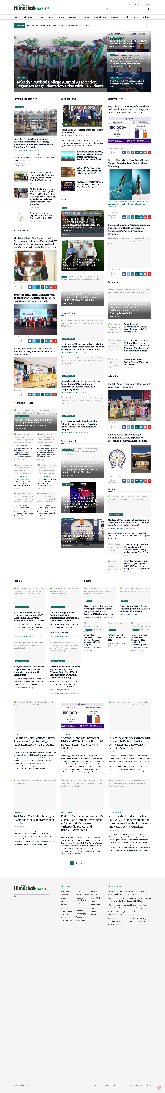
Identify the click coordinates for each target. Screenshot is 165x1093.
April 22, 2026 (68, 303)
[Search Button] (148, 9)
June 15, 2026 (129, 555)
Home (17, 17)
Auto (136, 17)
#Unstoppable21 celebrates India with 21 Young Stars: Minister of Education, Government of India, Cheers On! (34, 297)
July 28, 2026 (112, 476)
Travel (93, 911)
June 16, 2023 (35, 207)
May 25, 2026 (41, 519)
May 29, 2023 (18, 390)
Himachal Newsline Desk (26, 91)
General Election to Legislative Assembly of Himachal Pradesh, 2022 (41, 215)
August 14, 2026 (83, 176)
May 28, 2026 (18, 519)
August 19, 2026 (113, 213)
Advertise (106, 1085)
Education (84, 17)
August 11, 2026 (68, 510)
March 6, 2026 (113, 646)
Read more (19, 165)
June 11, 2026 (67, 269)
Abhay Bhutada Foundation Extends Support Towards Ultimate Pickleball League (92, 640)
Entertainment (100, 17)
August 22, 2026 (83, 162)
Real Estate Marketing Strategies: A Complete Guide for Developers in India (127, 84)
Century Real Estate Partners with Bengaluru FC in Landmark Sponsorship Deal (139, 640)
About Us (98, 1085)
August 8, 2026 (113, 422)
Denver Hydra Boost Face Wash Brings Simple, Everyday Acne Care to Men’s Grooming (128, 163)
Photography (81, 913)
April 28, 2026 (84, 433)
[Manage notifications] (159, 1088)
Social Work (95, 898)
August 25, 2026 (116, 71)
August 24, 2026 (85, 136)
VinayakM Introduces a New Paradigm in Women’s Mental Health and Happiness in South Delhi (24, 482)
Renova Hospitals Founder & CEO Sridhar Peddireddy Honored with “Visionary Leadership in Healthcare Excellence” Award (46, 512)
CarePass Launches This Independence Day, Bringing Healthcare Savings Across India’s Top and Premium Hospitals (24, 453)
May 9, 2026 (83, 353)
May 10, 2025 (36, 150)
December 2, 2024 (36, 183)
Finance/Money (68, 338)
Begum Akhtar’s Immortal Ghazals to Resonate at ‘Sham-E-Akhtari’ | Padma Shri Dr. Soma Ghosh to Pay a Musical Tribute (82, 537)
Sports (88, 600)
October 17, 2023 (20, 336)
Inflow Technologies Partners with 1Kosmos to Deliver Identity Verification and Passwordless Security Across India (127, 62)
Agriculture (65, 891)
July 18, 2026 (67, 545)
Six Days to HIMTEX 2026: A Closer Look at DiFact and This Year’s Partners (90, 184)
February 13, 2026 (138, 650)
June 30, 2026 (41, 460)
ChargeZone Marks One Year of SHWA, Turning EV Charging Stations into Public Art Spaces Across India (82, 297)
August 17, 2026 (19, 460)
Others (146, 17)
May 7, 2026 (83, 393)
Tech (126, 17)
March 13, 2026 (19, 283)
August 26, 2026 (41, 91)
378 (87, 863)
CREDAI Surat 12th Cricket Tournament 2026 (116, 637)
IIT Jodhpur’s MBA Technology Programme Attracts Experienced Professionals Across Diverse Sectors (127, 437)
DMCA (123, 1085)
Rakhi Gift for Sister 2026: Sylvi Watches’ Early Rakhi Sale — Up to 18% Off (89, 170)
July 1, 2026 (67, 234)
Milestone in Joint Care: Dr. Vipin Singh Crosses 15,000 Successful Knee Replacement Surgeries (46, 482)
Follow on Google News (135, 1085)
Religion (94, 891)
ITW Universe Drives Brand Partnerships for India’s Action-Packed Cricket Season (135, 609)
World (61, 17)
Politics (79, 917)
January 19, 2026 (74, 693)
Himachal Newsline (24, 1085)
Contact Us (115, 1085)
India (51, 17)
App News (64, 894)
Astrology (64, 898)
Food (78, 891)
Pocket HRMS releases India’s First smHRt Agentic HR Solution (137, 362)
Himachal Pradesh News (34, 17)
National (79, 910)
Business (72, 17)
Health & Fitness (117, 37)
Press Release (116, 78)
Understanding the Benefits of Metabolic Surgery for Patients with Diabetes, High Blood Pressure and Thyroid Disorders (47, 453)
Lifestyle (114, 17)
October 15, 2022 (36, 221)
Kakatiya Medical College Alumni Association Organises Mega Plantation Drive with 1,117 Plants (58, 25)
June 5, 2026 (18, 488)
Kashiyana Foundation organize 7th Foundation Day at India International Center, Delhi (34, 351)
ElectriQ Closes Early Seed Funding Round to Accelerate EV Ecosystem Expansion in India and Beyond (81, 262)
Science (94, 894)
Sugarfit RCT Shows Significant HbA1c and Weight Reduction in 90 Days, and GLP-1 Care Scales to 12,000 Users (128, 43)
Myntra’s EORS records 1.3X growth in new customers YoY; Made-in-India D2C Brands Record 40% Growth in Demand (128, 522)
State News (21, 78)
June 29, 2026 (129, 368)
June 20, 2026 (131, 528)
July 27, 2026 (143, 615)
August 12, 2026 (108, 617)
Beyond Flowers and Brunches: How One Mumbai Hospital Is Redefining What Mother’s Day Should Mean (23, 512)
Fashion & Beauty (116, 514)
